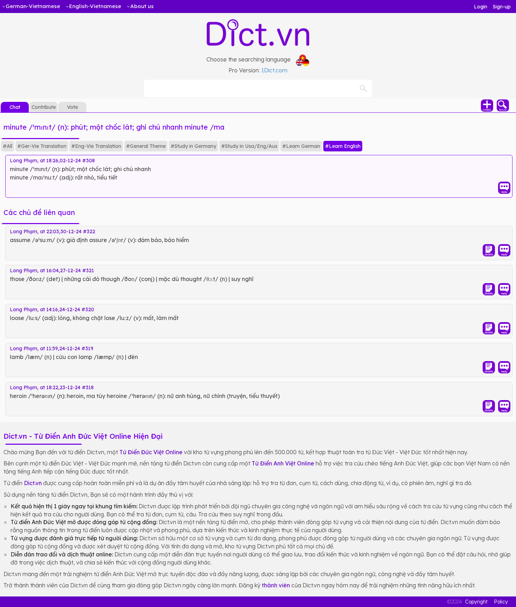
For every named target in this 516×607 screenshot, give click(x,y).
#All (7, 146)
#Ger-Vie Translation (41, 146)
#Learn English (342, 146)
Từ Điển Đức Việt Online (151, 452)
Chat (14, 107)
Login (480, 7)
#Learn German (301, 146)
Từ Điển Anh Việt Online (283, 463)
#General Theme (146, 146)
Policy (501, 602)
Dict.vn (33, 483)
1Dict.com (274, 70)
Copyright (476, 602)
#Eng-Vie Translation (96, 146)
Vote (72, 107)
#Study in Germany (193, 146)
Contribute (44, 107)
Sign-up (502, 7)
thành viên (276, 585)
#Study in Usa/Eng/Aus (249, 146)
